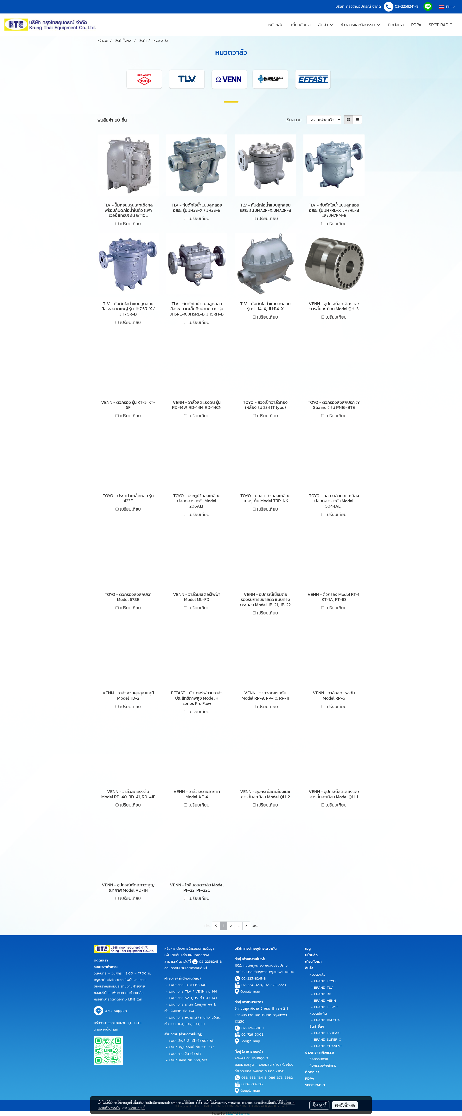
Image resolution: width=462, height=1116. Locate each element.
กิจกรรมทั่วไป (319, 1059)
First (207, 925)
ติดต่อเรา (396, 24)
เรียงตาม (296, 119)
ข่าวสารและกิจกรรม (359, 24)
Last (254, 925)
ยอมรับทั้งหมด (345, 1105)
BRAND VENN (325, 1000)
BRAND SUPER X (327, 1039)
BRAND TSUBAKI (327, 1033)
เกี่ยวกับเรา (301, 24)
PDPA (416, 24)
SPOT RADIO (440, 24)
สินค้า (324, 24)
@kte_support (116, 1010)
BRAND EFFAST (326, 1007)
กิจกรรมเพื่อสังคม (322, 1065)
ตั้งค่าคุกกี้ (319, 1105)
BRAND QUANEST (328, 1046)
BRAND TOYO (324, 981)
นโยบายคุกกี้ (136, 1107)
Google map (250, 991)
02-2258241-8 (407, 6)
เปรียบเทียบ (130, 223)
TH (447, 7)
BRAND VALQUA (327, 1020)
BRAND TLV (323, 987)
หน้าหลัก (275, 24)
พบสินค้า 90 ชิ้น (112, 120)
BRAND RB (322, 994)
